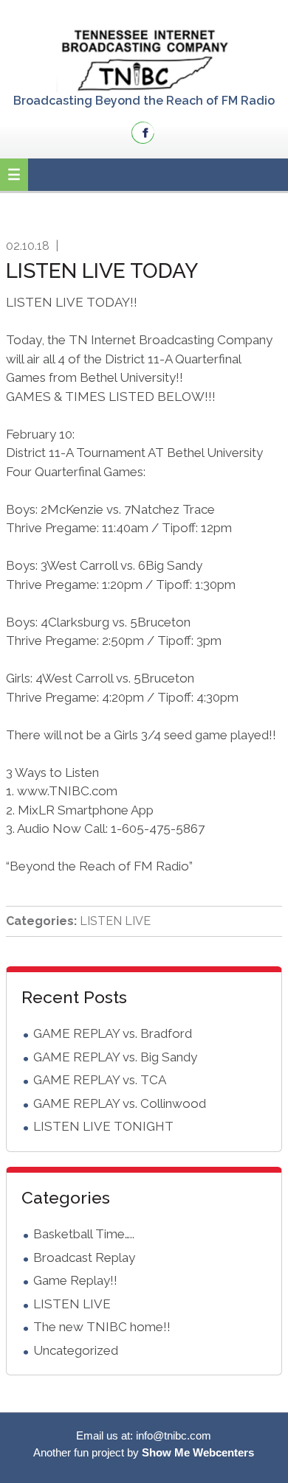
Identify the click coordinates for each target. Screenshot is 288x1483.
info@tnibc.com (173, 1435)
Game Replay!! (75, 1280)
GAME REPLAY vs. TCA (99, 1079)
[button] (14, 174)
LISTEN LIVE (115, 921)
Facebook (142, 133)
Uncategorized (75, 1350)
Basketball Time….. (83, 1233)
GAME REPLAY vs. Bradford (112, 1033)
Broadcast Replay (84, 1257)
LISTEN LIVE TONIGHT (103, 1126)
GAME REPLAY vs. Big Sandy (115, 1057)
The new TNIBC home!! (102, 1326)
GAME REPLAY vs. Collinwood (119, 1103)
